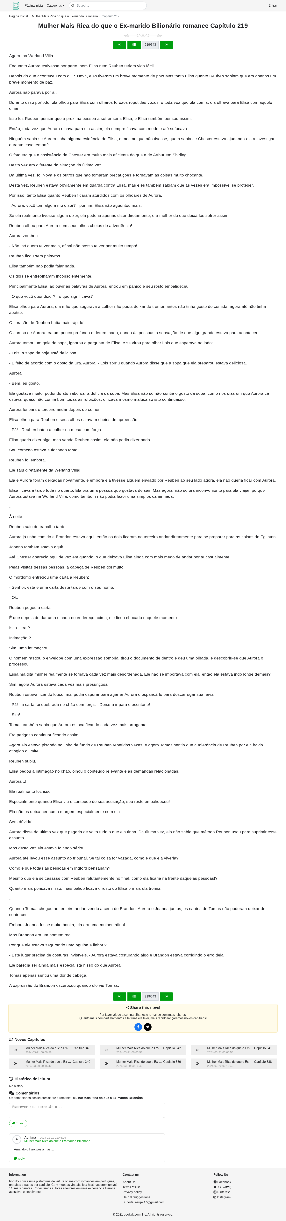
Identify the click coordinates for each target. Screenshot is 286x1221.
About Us (129, 1182)
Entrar (272, 5)
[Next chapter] (166, 45)
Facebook (224, 1182)
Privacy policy (132, 1192)
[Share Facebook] (138, 1027)
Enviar (20, 1123)
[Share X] (148, 1027)
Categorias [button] (54, 5)
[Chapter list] (134, 45)
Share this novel (145, 1007)
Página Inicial (34, 5)
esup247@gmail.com (149, 1202)
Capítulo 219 (110, 16)
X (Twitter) (224, 1187)
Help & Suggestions (136, 1197)
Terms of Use (132, 1187)
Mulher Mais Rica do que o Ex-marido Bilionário (65, 16)
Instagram (223, 1197)
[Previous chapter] (119, 45)
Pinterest (223, 1192)
